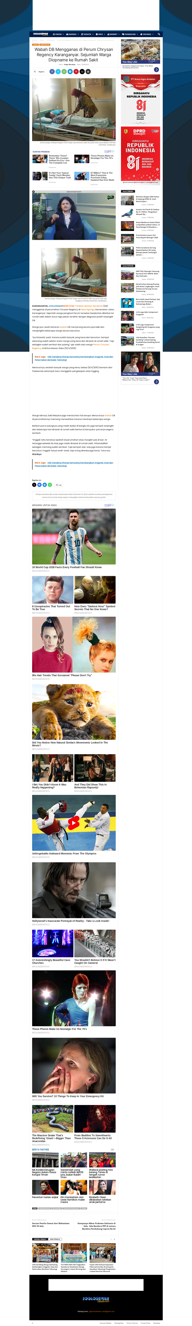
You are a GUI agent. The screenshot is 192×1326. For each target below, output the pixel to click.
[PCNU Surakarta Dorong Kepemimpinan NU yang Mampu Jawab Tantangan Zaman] (127, 251)
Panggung (130, 34)
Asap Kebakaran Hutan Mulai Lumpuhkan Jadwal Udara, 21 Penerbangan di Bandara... (148, 224)
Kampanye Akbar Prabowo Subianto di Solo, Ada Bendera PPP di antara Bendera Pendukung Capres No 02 (97, 1226)
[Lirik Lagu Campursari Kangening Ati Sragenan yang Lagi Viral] (127, 328)
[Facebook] (52, 71)
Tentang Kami (119, 1323)
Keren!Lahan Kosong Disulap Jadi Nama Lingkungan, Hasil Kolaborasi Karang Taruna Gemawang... (147, 287)
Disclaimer (156, 1323)
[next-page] (114, 1239)
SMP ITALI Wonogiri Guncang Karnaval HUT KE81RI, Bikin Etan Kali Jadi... (147, 273)
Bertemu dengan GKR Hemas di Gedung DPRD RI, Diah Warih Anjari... (147, 199)
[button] (159, 34)
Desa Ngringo (87, 309)
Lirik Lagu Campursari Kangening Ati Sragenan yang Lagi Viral (148, 327)
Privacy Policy (145, 1323)
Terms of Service (132, 1323)
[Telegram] (70, 71)
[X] (58, 71)
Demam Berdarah (44, 1208)
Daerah (72, 34)
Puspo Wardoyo (69, 64)
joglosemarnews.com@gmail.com (101, 1311)
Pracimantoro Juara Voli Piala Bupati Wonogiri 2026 (147, 236)
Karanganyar (51, 40)
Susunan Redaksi (105, 1323)
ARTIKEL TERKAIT (40, 1239)
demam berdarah (93, 305)
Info (100, 34)
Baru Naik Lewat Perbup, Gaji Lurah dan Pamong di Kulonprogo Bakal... (148, 301)
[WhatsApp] (64, 71)
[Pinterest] (76, 71)
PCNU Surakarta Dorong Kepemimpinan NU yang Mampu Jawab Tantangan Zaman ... (146, 251)
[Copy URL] (94, 71)
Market (113, 34)
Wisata (87, 34)
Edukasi (147, 34)
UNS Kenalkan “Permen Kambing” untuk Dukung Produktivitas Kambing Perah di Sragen (148, 341)
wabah (63, 327)
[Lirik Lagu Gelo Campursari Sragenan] (127, 316)
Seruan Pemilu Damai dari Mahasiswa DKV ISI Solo (50, 1224)
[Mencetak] (88, 71)
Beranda (34, 40)
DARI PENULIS (55, 1239)
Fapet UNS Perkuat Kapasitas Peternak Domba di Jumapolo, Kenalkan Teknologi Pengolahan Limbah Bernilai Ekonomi (102, 1267)
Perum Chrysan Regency (72, 1208)
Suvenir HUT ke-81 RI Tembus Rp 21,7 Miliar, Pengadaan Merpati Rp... (147, 211)
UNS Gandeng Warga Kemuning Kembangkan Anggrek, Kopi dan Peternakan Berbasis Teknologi (45, 1266)
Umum (58, 34)
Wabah (80, 305)
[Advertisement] (74, 394)
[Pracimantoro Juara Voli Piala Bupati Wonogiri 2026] (127, 239)
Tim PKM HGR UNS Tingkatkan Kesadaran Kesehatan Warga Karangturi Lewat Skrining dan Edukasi (73, 1267)
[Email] (82, 71)
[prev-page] (111, 1239)
